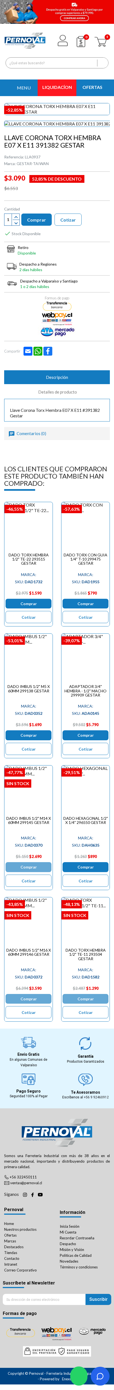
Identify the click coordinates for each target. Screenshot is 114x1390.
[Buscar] (102, 63)
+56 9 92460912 (96, 1097)
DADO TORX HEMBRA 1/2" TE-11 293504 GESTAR (86, 954)
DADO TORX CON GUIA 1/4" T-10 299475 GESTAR (85, 559)
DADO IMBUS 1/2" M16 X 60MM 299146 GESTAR (28, 952)
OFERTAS (92, 87)
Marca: (10, 163)
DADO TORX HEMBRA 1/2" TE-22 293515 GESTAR (29, 559)
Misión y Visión (72, 1249)
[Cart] (101, 40)
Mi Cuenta (68, 1232)
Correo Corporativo (20, 1270)
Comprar (36, 219)
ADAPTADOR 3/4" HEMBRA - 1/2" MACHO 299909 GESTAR (85, 690)
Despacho (68, 1244)
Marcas (10, 1241)
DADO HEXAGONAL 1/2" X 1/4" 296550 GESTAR (85, 820)
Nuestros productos (20, 1229)
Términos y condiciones (79, 1267)
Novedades (69, 1261)
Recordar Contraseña (77, 1238)
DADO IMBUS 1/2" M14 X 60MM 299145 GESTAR (28, 820)
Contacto (11, 1258)
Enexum (68, 1379)
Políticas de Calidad (76, 1255)
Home (9, 1223)
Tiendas (10, 1252)
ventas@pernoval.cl (26, 1183)
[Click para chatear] (78, 1376)
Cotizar (68, 219)
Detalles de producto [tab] (57, 391)
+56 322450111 (23, 1177)
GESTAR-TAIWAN (33, 163)
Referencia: (14, 157)
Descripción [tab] (57, 377)
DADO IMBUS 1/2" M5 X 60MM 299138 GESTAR (28, 688)
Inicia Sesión (69, 1226)
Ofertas (10, 1235)
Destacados (14, 1247)
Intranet (10, 1264)
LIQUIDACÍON (57, 87)
